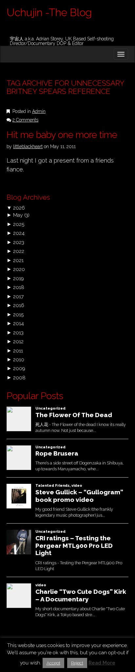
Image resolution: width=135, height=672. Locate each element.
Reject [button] (77, 663)
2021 (18, 260)
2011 (18, 350)
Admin (39, 111)
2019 (18, 278)
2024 (19, 233)
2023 (18, 242)
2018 (18, 287)
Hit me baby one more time (62, 134)
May (18, 215)
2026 (19, 208)
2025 (18, 224)
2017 (18, 296)
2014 (18, 323)
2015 (18, 314)
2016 (18, 305)
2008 (19, 377)
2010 (18, 359)
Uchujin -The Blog (49, 12)
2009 (19, 368)
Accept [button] (53, 663)
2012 (18, 341)
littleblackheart (28, 146)
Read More (101, 663)
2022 (18, 251)
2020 (19, 269)
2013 (18, 332)
